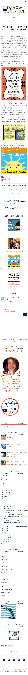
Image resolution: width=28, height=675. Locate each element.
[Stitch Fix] (14, 651)
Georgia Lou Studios (18, 671)
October (6, 492)
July (5, 498)
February (6, 537)
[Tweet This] (10, 194)
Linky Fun (10, 24)
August (6, 496)
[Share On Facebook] (12, 194)
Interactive (4, 566)
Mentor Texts (5, 576)
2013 (4, 541)
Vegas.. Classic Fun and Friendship (13, 514)
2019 (4, 475)
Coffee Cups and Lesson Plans (14, 669)
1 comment (14, 189)
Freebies (3, 563)
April (5, 532)
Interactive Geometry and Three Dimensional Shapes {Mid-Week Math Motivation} (16, 462)
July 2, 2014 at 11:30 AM (10, 301)
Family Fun (4, 559)
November (7, 490)
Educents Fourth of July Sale (11, 520)
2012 (4, 543)
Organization (4, 586)
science (3, 595)
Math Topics (4, 572)
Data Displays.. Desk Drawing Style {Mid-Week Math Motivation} (16, 454)
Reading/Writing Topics (7, 589)
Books (2, 556)
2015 (4, 483)
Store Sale (17, 24)
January (6, 539)
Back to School (5, 553)
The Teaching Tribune (17, 144)
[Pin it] (18, 194)
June (5, 528)
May (5, 530)
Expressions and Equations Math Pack (11, 105)
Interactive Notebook (7, 569)
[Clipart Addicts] (14, 639)
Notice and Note (5, 582)
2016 (4, 481)
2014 (4, 486)
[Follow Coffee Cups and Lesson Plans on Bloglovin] (7, 646)
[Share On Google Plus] (15, 194)
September (7, 494)
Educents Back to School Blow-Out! (13, 501)
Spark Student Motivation (8, 592)
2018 (4, 477)
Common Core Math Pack (10, 45)
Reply (25, 314)
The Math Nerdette (10, 311)
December (7, 488)
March (6, 535)
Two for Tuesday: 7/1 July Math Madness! (15, 526)
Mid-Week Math (5, 579)
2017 (4, 479)
